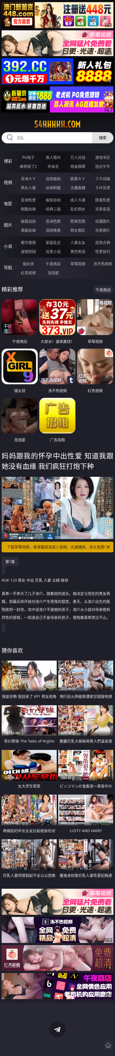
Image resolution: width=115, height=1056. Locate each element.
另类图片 (102, 230)
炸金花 (53, 166)
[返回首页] (108, 1045)
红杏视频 (28, 272)
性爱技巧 (102, 251)
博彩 (8, 161)
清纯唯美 (53, 230)
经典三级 (53, 208)
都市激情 (28, 242)
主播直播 (77, 187)
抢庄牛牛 (102, 166)
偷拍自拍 (53, 199)
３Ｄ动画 (102, 178)
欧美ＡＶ (77, 178)
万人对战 (77, 157)
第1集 (10, 561)
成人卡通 (77, 199)
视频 (8, 182)
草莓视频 (77, 263)
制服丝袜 (28, 208)
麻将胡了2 (28, 166)
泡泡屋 (53, 272)
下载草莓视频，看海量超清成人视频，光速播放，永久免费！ (57, 546)
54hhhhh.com (57, 124)
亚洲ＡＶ (28, 178)
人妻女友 (77, 242)
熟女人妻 (28, 187)
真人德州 (53, 157)
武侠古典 (102, 242)
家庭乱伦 (53, 242)
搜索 (102, 137)
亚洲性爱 (28, 199)
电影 (8, 204)
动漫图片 (102, 221)
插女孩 (28, 263)
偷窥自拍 (28, 221)
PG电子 (28, 157)
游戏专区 (102, 157)
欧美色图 (77, 221)
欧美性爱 (102, 199)
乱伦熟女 (77, 208)
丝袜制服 (53, 187)
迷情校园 (28, 251)
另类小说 (53, 251)
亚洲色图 (53, 221)
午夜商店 (53, 263)
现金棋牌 (77, 166)
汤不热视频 (102, 263)
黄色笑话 (77, 251)
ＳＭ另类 (102, 187)
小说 (8, 246)
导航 (8, 267)
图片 (8, 225)
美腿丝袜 (28, 230)
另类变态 (102, 208)
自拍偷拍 (53, 178)
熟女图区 (77, 230)
